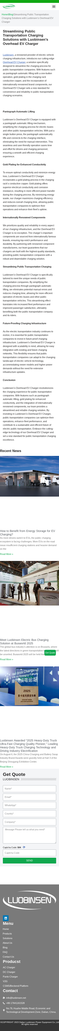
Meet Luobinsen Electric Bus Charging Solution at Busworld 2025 (24, 641)
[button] (53, 6)
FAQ (5, 952)
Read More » (6, 554)
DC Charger (9, 972)
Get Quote (50, 652)
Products (7, 933)
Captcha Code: (14, 847)
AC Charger (9, 967)
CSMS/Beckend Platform (15, 986)
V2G (5, 981)
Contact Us (8, 957)
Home (5, 14)
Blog (10, 14)
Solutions (7, 938)
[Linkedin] (6, 918)
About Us (7, 943)
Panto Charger (10, 976)
